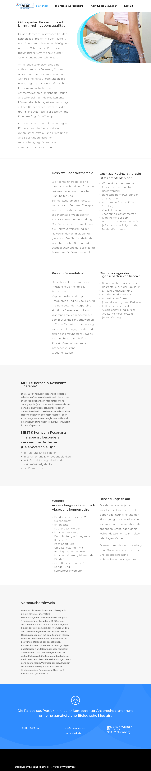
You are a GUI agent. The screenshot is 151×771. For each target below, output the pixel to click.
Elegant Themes (38, 767)
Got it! (136, 18)
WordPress (69, 767)
